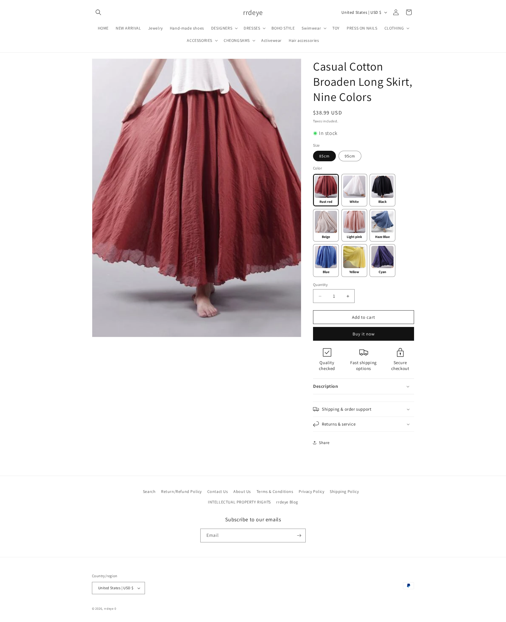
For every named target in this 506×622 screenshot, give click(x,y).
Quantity (320, 284)
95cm (350, 156)
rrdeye (109, 608)
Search (149, 491)
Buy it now (364, 334)
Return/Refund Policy (181, 491)
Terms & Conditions (275, 491)
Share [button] (324, 442)
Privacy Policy (311, 491)
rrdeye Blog (287, 502)
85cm (324, 156)
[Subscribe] (299, 535)
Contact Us (217, 491)
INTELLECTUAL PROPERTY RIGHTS (239, 502)
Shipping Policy (344, 491)
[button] (98, 12)
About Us (242, 491)
